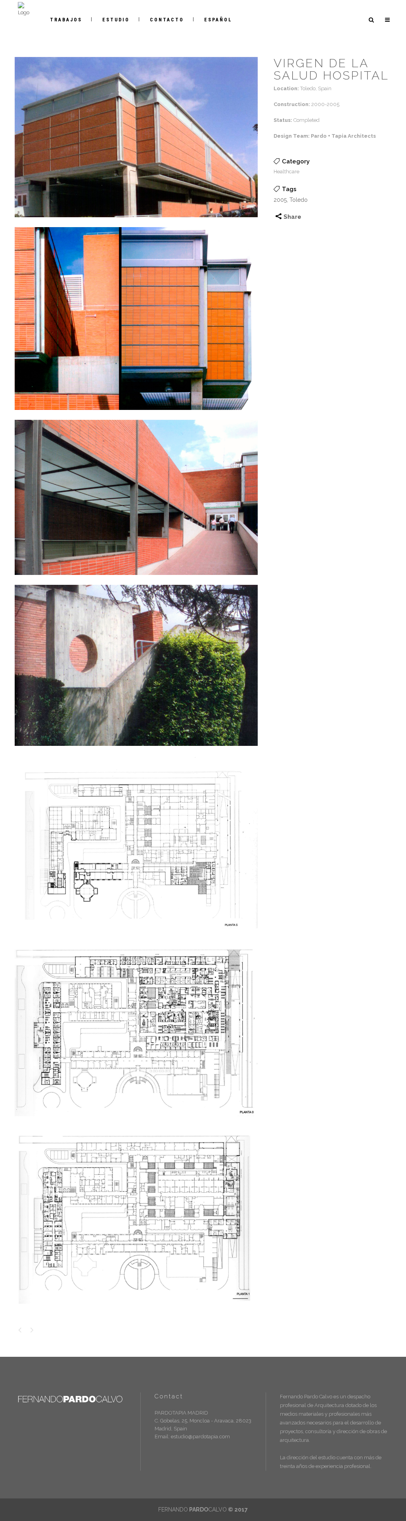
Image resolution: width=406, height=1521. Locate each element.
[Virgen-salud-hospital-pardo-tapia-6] (136, 934)
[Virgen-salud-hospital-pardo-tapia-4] (136, 1309)
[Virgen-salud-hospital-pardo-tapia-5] (136, 580)
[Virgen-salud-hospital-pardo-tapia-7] (136, 751)
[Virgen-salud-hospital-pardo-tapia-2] (136, 1122)
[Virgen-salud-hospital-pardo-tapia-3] (136, 223)
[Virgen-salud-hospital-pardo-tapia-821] (136, 415)
